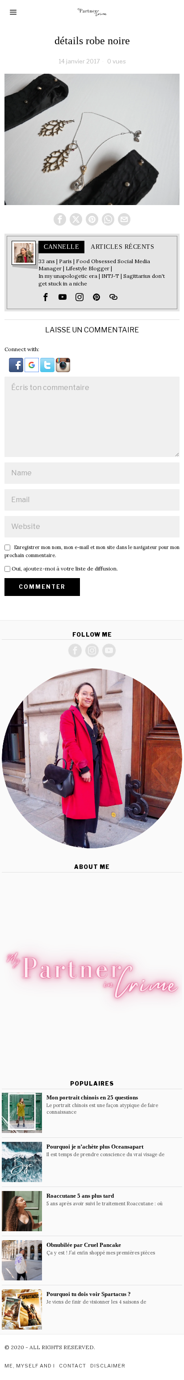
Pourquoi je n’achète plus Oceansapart (94, 1146)
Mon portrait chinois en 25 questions (92, 1097)
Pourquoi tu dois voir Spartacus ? (88, 1294)
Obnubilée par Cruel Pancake (83, 1245)
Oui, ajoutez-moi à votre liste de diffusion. (64, 568)
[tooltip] (60, 219)
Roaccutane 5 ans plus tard (80, 1195)
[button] (17, 364)
